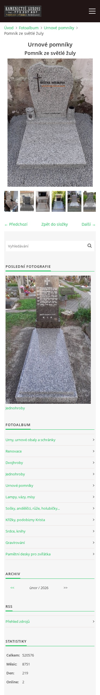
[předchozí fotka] (13, 123)
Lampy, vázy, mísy (20, 496)
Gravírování (15, 542)
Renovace (14, 451)
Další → (89, 224)
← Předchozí (16, 224)
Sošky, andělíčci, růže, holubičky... (33, 508)
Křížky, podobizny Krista (25, 519)
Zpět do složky (54, 224)
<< (12, 587)
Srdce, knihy (16, 531)
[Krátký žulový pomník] (90, 201)
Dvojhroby (14, 462)
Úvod (9, 27)
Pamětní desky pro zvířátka (28, 554)
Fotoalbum (29, 27)
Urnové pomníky (59, 27)
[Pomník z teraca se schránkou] (43, 201)
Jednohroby (15, 407)
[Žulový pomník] (27, 201)
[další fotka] (87, 123)
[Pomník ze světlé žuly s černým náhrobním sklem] (59, 201)
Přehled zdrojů (18, 621)
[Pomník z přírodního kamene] (11, 201)
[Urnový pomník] (74, 201)
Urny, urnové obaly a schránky (31, 439)
